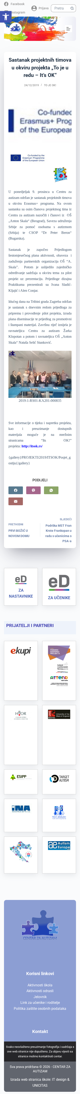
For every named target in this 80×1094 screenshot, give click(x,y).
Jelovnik (40, 997)
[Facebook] (15, 490)
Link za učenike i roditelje (40, 1003)
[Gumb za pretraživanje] (72, 8)
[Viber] (33, 490)
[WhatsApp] (51, 490)
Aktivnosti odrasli (40, 991)
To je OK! (50, 85)
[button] (6, 17)
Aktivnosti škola (40, 985)
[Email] (15, 501)
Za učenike (59, 597)
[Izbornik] (68, 28)
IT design (59, 1079)
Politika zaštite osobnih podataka (40, 1008)
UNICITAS (40, 1085)
